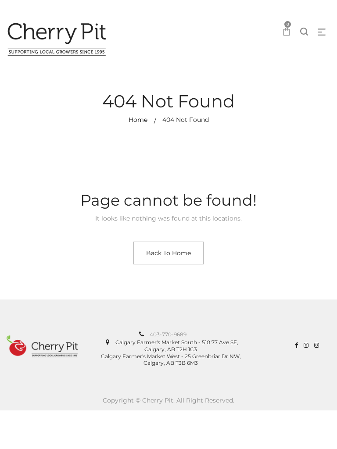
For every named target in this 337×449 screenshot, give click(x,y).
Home (138, 120)
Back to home (168, 253)
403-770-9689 (168, 334)
